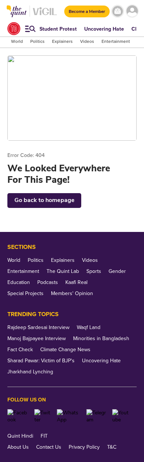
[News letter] (117, 11)
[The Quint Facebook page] (18, 416)
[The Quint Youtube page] (121, 416)
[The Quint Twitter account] (42, 416)
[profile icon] (132, 11)
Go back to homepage (44, 200)
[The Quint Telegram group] (96, 416)
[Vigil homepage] (45, 14)
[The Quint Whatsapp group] (68, 416)
